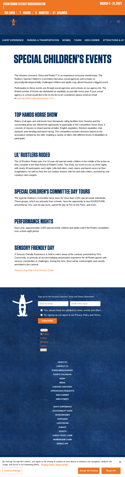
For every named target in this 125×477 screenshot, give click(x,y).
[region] (62, 467)
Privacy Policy (48, 464)
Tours (77, 40)
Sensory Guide (46, 270)
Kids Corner (92, 40)
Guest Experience (13, 40)
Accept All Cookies (89, 471)
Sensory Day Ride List (25, 270)
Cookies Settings (12, 471)
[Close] (120, 462)
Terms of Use (61, 464)
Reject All (111, 471)
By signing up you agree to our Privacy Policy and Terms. (72, 315)
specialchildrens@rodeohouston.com (35, 98)
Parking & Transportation (43, 40)
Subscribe (47, 321)
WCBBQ (66, 40)
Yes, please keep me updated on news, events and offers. (73, 310)
